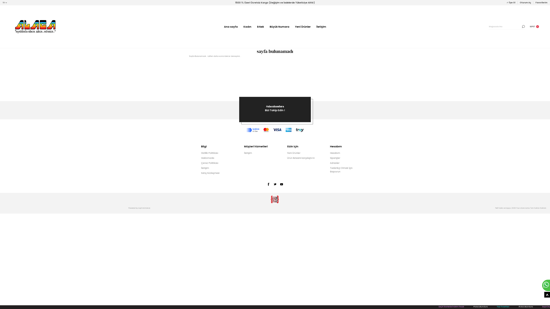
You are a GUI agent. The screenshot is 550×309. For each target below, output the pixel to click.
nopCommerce (144, 208)
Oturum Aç (525, 2)
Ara (523, 26)
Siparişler (335, 158)
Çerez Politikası (209, 163)
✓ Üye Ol (511, 2)
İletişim (321, 26)
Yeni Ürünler (303, 26)
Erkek (260, 26)
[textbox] (504, 26)
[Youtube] (281, 184)
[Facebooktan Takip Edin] (268, 184)
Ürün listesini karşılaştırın (301, 158)
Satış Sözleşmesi (210, 173)
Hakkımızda (207, 158)
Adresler (335, 163)
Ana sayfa (231, 26)
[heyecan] (275, 184)
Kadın (247, 26)
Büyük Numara (279, 26)
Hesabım (335, 153)
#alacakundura (275, 106)
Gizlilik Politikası (209, 153)
